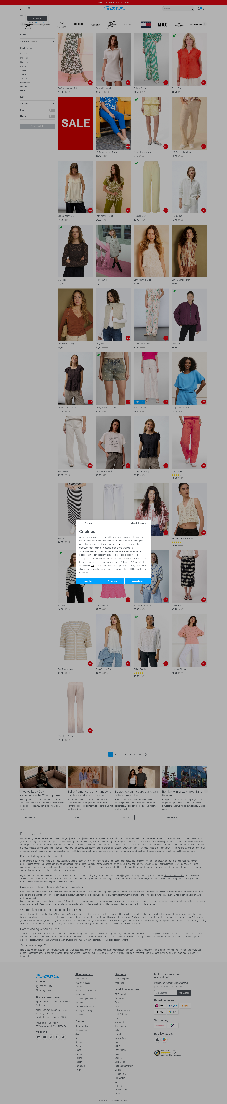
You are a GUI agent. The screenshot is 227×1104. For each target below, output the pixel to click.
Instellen (88, 581)
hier (92, 565)
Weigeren (112, 581)
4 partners (123, 544)
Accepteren (137, 581)
